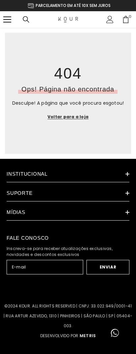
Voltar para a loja (68, 117)
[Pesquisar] (26, 19)
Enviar (108, 267)
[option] (68, 5)
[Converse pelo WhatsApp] (115, 333)
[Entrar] (110, 19)
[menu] (7, 19)
